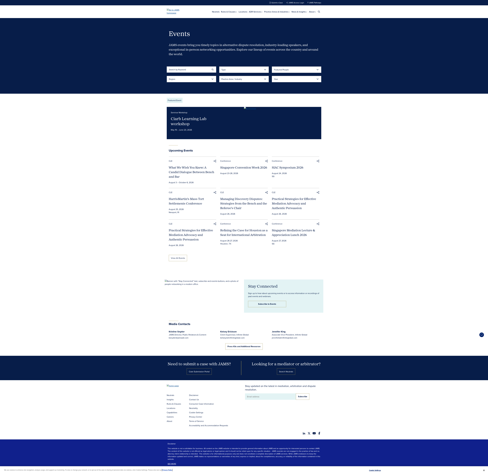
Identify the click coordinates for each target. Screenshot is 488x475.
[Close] (484, 470)
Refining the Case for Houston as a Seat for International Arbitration (244, 232)
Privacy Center (195, 416)
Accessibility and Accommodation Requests (208, 425)
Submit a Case (277, 3)
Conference (225, 161)
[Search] (212, 69)
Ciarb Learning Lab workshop (188, 121)
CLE (170, 161)
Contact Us (194, 399)
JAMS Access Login (296, 3)
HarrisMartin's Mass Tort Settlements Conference (186, 201)
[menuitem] (215, 11)
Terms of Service (196, 421)
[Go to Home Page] (177, 386)
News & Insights (299, 11)
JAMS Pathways (315, 3)
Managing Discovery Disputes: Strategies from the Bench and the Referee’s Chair (243, 203)
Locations (243, 11)
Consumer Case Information (201, 403)
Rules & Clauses (228, 11)
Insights (170, 399)
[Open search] (319, 11)
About (312, 11)
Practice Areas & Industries (276, 11)
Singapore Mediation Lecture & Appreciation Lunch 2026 (293, 232)
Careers (170, 416)
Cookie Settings (196, 412)
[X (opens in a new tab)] (309, 433)
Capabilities (172, 412)
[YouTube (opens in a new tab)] (314, 433)
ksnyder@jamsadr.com (178, 337)
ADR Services (255, 11)
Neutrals (215, 11)
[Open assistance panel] (481, 335)
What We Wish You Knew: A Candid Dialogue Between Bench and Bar (191, 172)
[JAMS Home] (177, 11)
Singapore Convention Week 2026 (243, 167)
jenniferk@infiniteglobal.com (284, 337)
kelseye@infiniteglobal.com (232, 337)
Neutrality (193, 408)
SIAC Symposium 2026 (287, 167)
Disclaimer (193, 395)
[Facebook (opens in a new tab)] (319, 433)
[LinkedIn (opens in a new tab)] (304, 433)
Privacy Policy (167, 470)
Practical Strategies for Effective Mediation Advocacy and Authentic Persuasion (294, 203)
